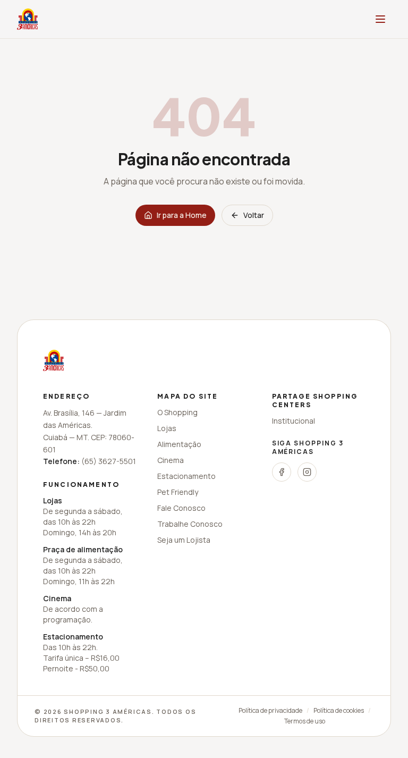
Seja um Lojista (183, 540)
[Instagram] (307, 472)
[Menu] (380, 19)
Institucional (293, 421)
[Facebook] (281, 472)
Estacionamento (186, 476)
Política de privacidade (270, 710)
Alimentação (179, 444)
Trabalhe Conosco (190, 524)
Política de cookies (338, 710)
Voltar (253, 215)
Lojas (166, 428)
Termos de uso (304, 721)
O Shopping (177, 412)
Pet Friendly (177, 492)
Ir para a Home (182, 215)
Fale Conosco (181, 508)
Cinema (170, 460)
